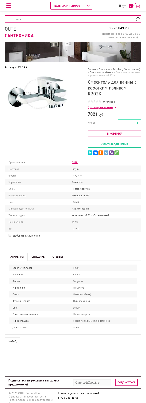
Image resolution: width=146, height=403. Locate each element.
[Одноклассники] (100, 152)
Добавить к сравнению (26, 235)
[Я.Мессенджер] (90, 152)
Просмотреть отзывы (100, 107)
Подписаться (126, 382)
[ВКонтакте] (95, 152)
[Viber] (111, 152)
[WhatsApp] (116, 152)
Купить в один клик (114, 144)
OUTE (10, 29)
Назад (13, 341)
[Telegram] (106, 152)
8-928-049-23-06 (121, 28)
